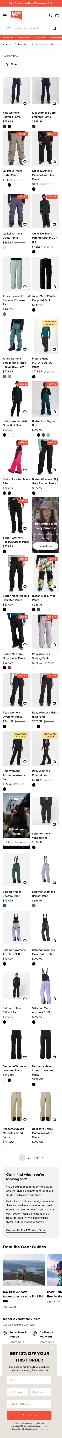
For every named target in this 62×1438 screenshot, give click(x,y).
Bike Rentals (8, 37)
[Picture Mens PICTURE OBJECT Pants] (45, 336)
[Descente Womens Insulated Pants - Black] (9, 1080)
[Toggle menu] (5, 15)
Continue (29, 1415)
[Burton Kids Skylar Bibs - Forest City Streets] (43, 435)
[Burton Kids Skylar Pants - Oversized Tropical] (43, 609)
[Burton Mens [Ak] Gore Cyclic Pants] (16, 631)
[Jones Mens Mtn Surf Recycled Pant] (45, 274)
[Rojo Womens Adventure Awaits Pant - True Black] (4, 789)
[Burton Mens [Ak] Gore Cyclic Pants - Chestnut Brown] (9, 667)
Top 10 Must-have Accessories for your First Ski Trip (23, 1297)
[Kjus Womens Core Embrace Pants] (45, 90)
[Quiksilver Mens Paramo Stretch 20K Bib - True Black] (33, 251)
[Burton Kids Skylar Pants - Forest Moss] (38, 609)
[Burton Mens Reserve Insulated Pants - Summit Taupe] (9, 609)
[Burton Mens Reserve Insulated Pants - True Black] (4, 609)
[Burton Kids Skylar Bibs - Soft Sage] (48, 435)
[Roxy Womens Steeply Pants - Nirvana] (33, 668)
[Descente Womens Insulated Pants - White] (4, 1080)
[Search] (54, 28)
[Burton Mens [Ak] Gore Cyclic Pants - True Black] (4, 667)
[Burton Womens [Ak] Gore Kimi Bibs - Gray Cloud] (9, 435)
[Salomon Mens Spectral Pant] (16, 869)
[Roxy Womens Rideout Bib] (45, 748)
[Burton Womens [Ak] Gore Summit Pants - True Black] (33, 493)
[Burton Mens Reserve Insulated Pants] (16, 573)
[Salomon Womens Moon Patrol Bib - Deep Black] (33, 964)
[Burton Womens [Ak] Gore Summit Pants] (45, 457)
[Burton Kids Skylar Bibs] (45, 399)
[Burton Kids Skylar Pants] (45, 573)
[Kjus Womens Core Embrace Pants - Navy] (33, 126)
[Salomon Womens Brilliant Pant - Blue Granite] (33, 905)
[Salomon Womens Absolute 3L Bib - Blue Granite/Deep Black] (4, 964)
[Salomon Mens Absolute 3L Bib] (45, 986)
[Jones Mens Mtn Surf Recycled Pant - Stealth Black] (33, 310)
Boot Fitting (40, 37)
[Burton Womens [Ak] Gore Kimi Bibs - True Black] (4, 435)
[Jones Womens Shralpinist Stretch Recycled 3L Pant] (16, 336)
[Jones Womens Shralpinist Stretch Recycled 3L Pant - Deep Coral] (9, 376)
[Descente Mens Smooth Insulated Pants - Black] (33, 1084)
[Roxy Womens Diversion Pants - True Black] (4, 726)
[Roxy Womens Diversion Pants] (16, 690)
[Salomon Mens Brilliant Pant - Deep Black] (4, 1022)
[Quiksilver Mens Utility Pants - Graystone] (4, 247)
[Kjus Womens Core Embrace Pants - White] (38, 126)
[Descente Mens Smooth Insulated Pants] (45, 1044)
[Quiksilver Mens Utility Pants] (16, 211)
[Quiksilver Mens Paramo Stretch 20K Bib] (45, 211)
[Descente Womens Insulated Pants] (16, 1044)
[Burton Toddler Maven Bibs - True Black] (9, 493)
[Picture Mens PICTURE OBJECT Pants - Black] (33, 376)
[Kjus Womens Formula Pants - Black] (9, 126)
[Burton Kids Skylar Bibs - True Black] (38, 435)
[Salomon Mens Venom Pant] (45, 811)
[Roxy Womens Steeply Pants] (45, 631)
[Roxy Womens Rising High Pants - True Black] (38, 726)
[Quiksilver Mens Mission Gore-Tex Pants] (45, 148)
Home (6, 44)
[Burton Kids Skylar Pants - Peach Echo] (48, 609)
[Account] (50, 15)
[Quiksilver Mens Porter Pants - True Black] (9, 185)
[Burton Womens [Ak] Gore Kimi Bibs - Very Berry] (14, 435)
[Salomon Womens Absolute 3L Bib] (16, 927)
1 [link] (22, 1157)
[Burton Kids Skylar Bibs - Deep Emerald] (33, 435)
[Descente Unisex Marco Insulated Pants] (16, 1106)
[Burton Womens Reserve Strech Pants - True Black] (4, 551)
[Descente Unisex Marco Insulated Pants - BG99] (4, 1146)
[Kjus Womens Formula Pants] (16, 90)
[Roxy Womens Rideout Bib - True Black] (33, 785)
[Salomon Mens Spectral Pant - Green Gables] (4, 905)
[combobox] (31, 28)
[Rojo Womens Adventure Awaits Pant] (16, 748)
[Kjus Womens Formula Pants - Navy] (4, 126)
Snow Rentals (24, 37)
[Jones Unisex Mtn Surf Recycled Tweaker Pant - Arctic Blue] (4, 314)
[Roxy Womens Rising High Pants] (45, 690)
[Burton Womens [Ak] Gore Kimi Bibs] (16, 399)
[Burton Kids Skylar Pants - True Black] (33, 609)
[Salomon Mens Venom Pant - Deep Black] (33, 847)
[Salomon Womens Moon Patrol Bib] (45, 927)
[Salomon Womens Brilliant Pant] (45, 869)
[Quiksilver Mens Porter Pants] (16, 148)
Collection (20, 44)
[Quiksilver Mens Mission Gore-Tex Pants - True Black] (33, 189)
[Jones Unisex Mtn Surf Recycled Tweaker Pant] (16, 274)
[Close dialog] (52, 1349)
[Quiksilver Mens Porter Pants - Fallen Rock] (4, 185)
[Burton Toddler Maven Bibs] (16, 457)
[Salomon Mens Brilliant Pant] (16, 986)
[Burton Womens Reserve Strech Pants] (16, 515)
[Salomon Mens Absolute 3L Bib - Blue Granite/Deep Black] (33, 1022)
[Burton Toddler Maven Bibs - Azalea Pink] (4, 493)
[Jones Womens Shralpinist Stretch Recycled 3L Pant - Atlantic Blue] (4, 376)
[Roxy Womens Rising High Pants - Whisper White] (33, 726)
